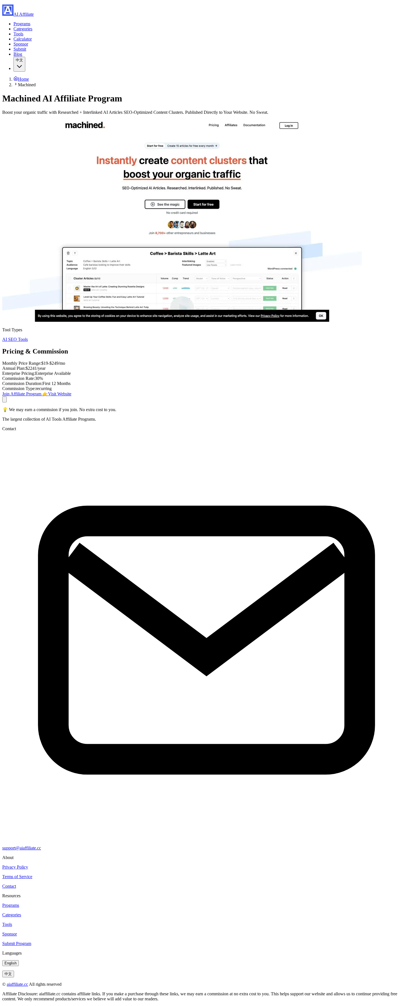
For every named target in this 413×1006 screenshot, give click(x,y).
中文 (8, 974)
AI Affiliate (23, 14)
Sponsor (20, 44)
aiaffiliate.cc (17, 984)
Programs (21, 23)
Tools (18, 33)
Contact (9, 886)
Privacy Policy (15, 867)
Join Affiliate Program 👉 (25, 393)
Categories (22, 28)
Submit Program (16, 943)
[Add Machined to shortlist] (4, 399)
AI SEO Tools (15, 339)
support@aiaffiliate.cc (21, 848)
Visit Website (59, 393)
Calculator (22, 39)
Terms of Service (17, 876)
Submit (19, 49)
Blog (17, 54)
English (10, 963)
